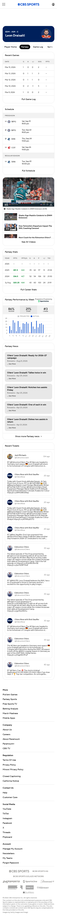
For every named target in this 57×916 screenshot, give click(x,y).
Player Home (10, 47)
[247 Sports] (11, 881)
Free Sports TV (10, 704)
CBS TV (6, 748)
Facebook (7, 823)
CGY (13, 147)
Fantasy (24, 47)
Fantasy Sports (10, 699)
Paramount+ (8, 743)
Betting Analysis (10, 708)
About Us (7, 729)
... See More (11, 364)
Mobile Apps (9, 718)
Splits (50, 47)
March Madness (10, 713)
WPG (13, 121)
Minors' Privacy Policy (13, 769)
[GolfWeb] (28, 892)
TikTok (6, 813)
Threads (6, 832)
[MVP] (30, 886)
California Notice (11, 781)
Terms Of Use (9, 760)
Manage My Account (12, 848)
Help (5, 792)
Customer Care (10, 797)
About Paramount (11, 739)
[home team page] (9, 121)
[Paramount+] (47, 881)
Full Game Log (29, 99)
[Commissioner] (15, 886)
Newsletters (8, 853)
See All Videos (29, 242)
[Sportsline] (30, 881)
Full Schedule (28, 170)
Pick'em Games (10, 694)
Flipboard (7, 837)
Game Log (38, 47)
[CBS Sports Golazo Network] (28, 876)
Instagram (7, 818)
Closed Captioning (12, 776)
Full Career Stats (29, 289)
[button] (4, 4)
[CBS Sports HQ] (40, 871)
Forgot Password (11, 862)
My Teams (7, 858)
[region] (28, 191)
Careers (6, 734)
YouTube (7, 809)
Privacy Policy (9, 765)
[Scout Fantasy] (43, 887)
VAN (13, 139)
